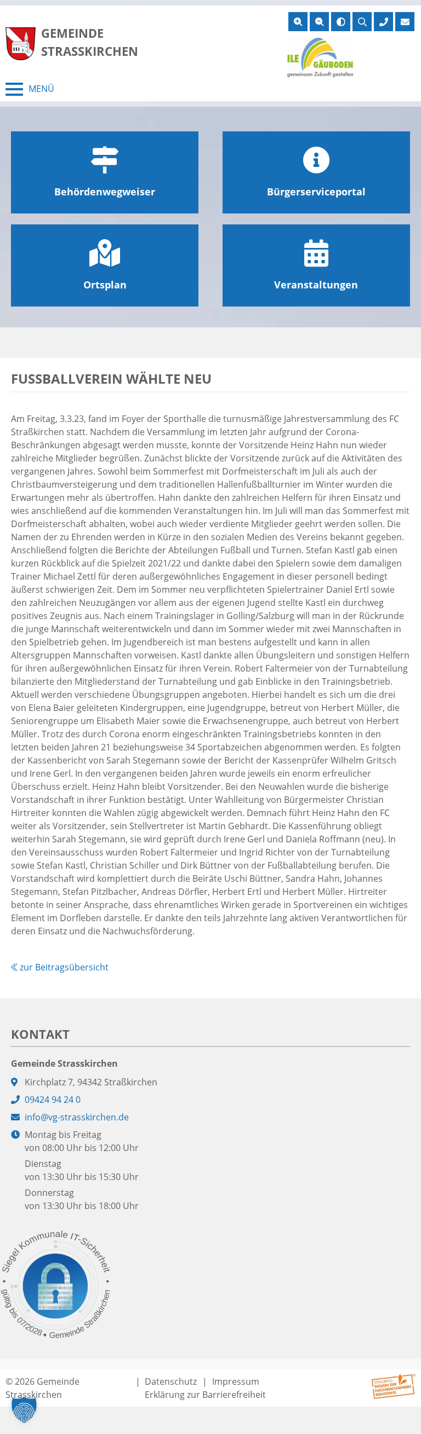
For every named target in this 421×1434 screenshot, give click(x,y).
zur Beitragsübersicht (63, 967)
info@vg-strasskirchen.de (77, 1117)
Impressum (235, 1381)
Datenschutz (171, 1381)
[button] (24, 1410)
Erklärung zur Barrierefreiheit (205, 1395)
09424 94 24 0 (53, 1100)
